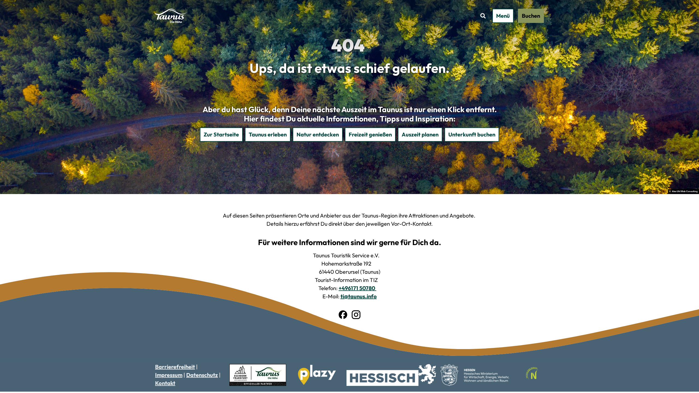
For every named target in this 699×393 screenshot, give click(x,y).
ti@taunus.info (358, 296)
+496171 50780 (357, 288)
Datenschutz (202, 374)
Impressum (168, 374)
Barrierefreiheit (175, 366)
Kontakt (165, 383)
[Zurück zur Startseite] (171, 16)
